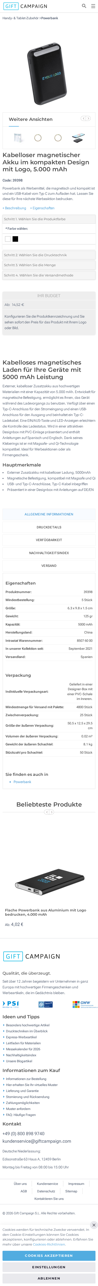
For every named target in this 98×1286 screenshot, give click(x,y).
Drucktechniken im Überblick (27, 1031)
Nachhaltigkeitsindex (49, 553)
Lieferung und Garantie (22, 1090)
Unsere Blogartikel (19, 1061)
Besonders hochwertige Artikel (28, 1025)
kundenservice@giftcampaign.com (37, 1141)
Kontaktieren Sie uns (49, 1199)
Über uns (20, 1184)
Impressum (76, 1184)
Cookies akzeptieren (49, 1256)
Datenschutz (46, 1191)
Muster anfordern (18, 1108)
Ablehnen (49, 1278)
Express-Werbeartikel (21, 1037)
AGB (24, 1191)
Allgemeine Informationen (49, 514)
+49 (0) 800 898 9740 (23, 1133)
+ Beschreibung (14, 208)
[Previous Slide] (83, 118)
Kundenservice (47, 1184)
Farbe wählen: (16, 228)
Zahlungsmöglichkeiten (23, 1102)
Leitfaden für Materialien (23, 1043)
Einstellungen (49, 1267)
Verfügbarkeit (49, 540)
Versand (49, 566)
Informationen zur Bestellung (26, 1078)
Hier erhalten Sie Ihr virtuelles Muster (32, 1084)
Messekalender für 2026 (23, 1049)
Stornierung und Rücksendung (28, 1096)
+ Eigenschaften (42, 208)
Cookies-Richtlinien (49, 1244)
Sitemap (71, 1191)
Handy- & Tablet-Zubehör (21, 18)
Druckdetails (49, 527)
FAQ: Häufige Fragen (21, 1114)
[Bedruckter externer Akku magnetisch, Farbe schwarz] (49, 66)
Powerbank (49, 18)
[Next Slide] (88, 118)
